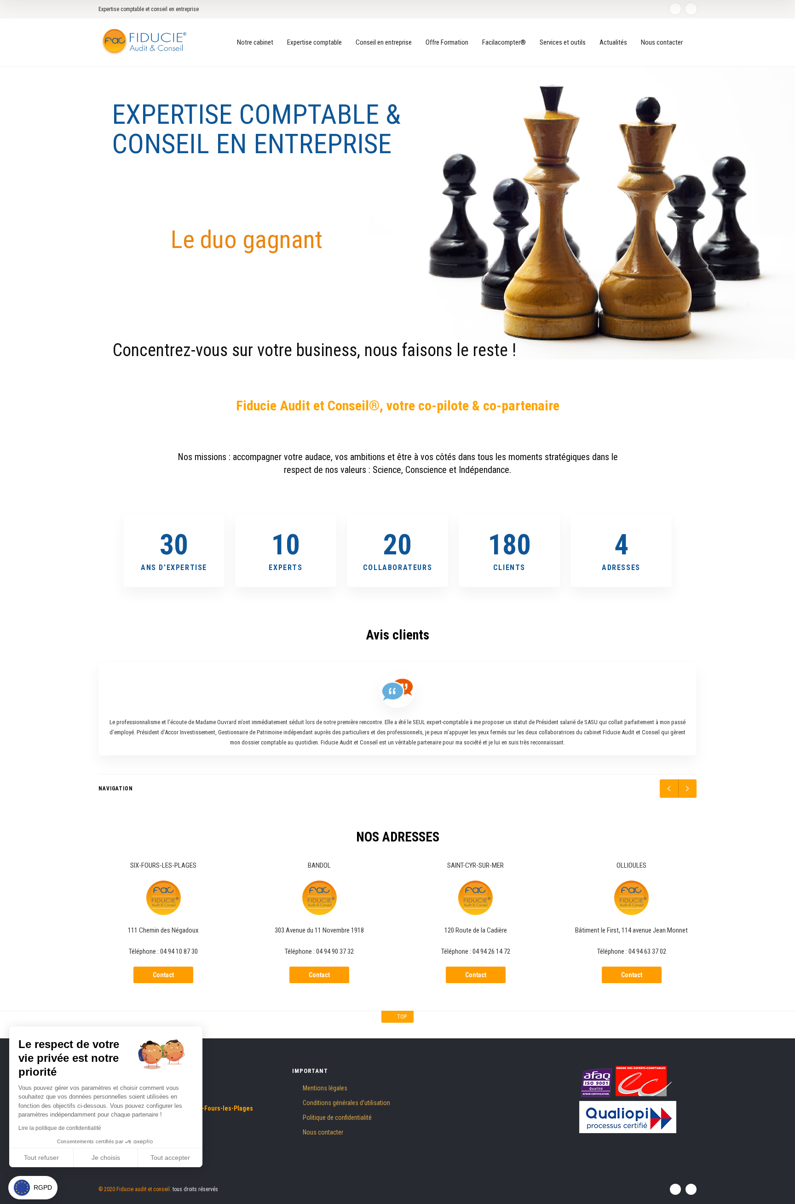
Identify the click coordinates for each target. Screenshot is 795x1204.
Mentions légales (325, 1088)
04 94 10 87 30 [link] (179, 951)
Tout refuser (41, 1157)
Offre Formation (447, 42)
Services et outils (563, 42)
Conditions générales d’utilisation (346, 1102)
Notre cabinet (255, 42)
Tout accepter (170, 1157)
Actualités (613, 42)
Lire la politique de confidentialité (59, 1128)
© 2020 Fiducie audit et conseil (134, 1189)
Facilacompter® (504, 42)
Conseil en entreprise (384, 42)
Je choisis (106, 1157)
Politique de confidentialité (337, 1117)
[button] (33, 1187)
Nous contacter (662, 42)
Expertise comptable (314, 42)
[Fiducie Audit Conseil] (144, 42)
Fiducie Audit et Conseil (302, 405)
